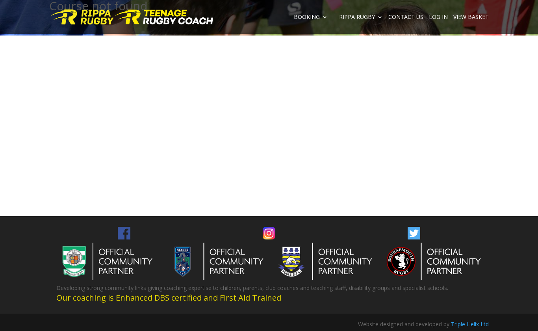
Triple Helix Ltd (470, 324)
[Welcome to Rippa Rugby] (83, 16)
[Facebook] (124, 237)
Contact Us (405, 17)
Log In (438, 17)
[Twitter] (414, 237)
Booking (307, 17)
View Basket (471, 17)
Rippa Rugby (357, 17)
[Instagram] (269, 237)
